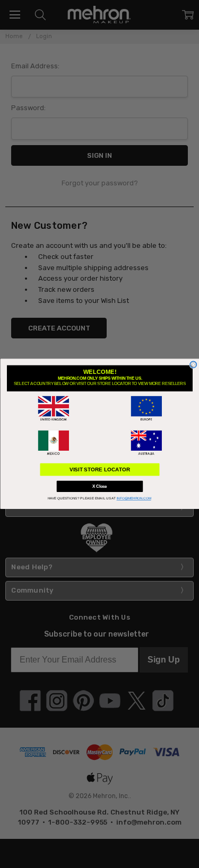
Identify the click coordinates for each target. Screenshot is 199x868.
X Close (99, 487)
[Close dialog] (193, 365)
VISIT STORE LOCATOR (99, 469)
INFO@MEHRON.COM (133, 498)
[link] (53, 409)
